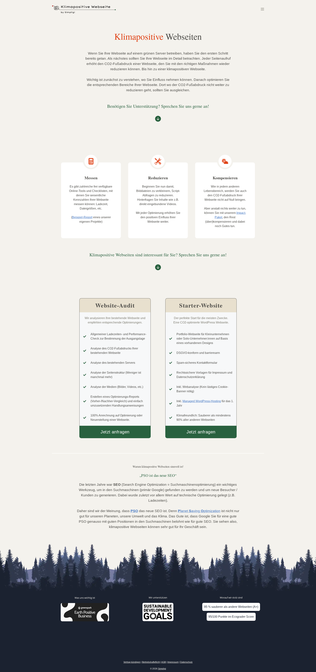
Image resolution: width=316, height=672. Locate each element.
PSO (134, 511)
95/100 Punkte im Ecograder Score (231, 616)
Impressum (173, 662)
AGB (163, 662)
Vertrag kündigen (131, 662)
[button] (262, 9)
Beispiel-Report (82, 217)
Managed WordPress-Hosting (202, 401)
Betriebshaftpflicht (151, 662)
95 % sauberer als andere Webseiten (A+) (231, 606)
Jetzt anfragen (115, 431)
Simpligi (162, 668)
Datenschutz (186, 662)
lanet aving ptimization (199, 511)
